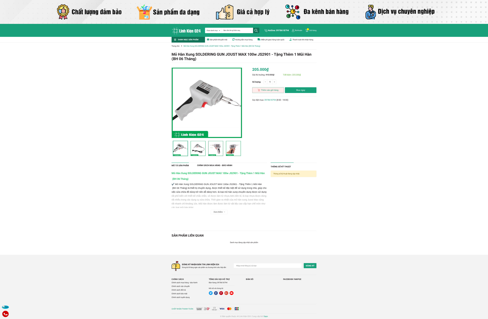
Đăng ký (310, 265)
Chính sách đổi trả (179, 290)
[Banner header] (244, 12)
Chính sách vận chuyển (181, 286)
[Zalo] (5, 307)
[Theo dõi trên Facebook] (216, 293)
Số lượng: (256, 82)
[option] (207, 103)
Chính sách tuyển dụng (181, 297)
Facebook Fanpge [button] (292, 279)
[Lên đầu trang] (483, 307)
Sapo (266, 316)
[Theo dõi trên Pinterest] (221, 293)
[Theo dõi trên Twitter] (211, 293)
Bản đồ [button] (249, 279)
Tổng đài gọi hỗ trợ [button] (219, 279)
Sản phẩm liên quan (188, 235)
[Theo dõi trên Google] (226, 293)
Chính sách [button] (178, 279)
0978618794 (282, 30)
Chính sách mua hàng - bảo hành (184, 283)
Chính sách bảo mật (179, 294)
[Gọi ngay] (5, 314)
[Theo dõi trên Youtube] (231, 293)
